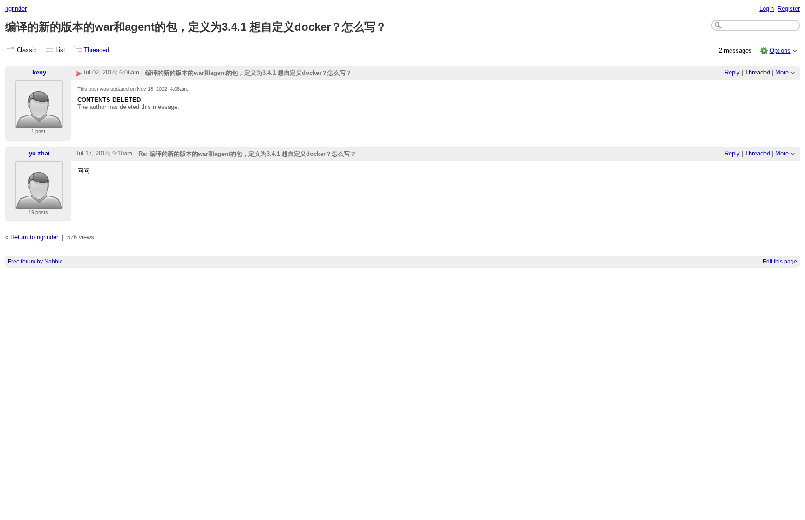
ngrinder (16, 8)
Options (780, 50)
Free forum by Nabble (35, 261)
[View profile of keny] (39, 122)
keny (39, 72)
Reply (732, 72)
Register (789, 8)
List (60, 50)
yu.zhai (39, 153)
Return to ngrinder (34, 237)
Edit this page (780, 261)
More (782, 72)
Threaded (96, 50)
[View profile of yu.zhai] (39, 203)
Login (766, 8)
